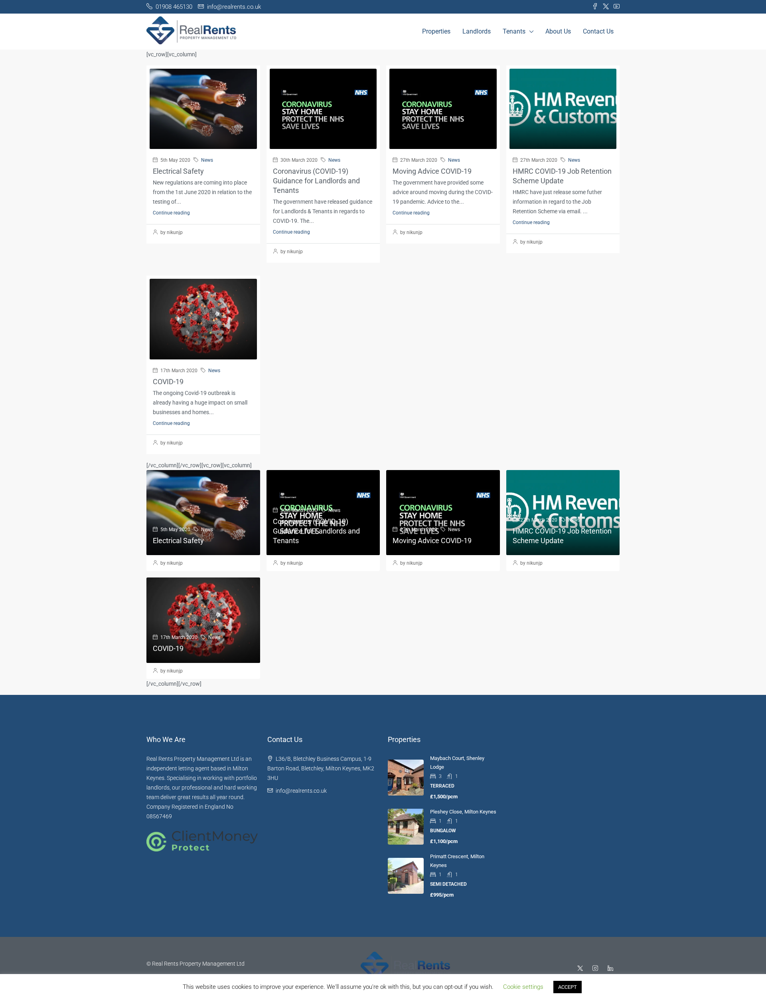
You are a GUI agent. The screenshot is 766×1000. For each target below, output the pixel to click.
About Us (558, 31)
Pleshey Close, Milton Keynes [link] (463, 812)
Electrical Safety (178, 171)
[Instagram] (596, 968)
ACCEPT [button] (567, 987)
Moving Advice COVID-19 (432, 171)
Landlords (476, 31)
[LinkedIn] (612, 968)
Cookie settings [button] (523, 986)
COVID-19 (168, 381)
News (207, 160)
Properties (436, 31)
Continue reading (171, 213)
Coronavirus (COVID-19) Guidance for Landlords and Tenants (316, 180)
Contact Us (598, 31)
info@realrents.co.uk (301, 791)
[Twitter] (581, 968)
